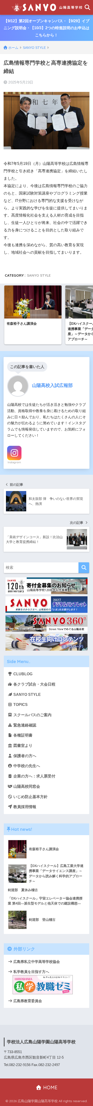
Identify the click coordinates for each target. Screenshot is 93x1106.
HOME (49, 1087)
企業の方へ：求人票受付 (33, 776)
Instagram (14, 462)
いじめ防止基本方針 (30, 797)
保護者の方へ (24, 756)
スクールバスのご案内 (32, 715)
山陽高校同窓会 (26, 786)
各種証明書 (22, 735)
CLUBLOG (22, 674)
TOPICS (20, 705)
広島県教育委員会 (27, 1001)
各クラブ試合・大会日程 (33, 684)
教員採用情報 (24, 807)
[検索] (83, 567)
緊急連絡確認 (24, 725)
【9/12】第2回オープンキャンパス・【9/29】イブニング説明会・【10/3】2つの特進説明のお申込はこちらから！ (46, 28)
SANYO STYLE (39, 275)
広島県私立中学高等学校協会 (36, 962)
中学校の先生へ (26, 766)
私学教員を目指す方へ (30, 972)
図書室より (22, 745)
